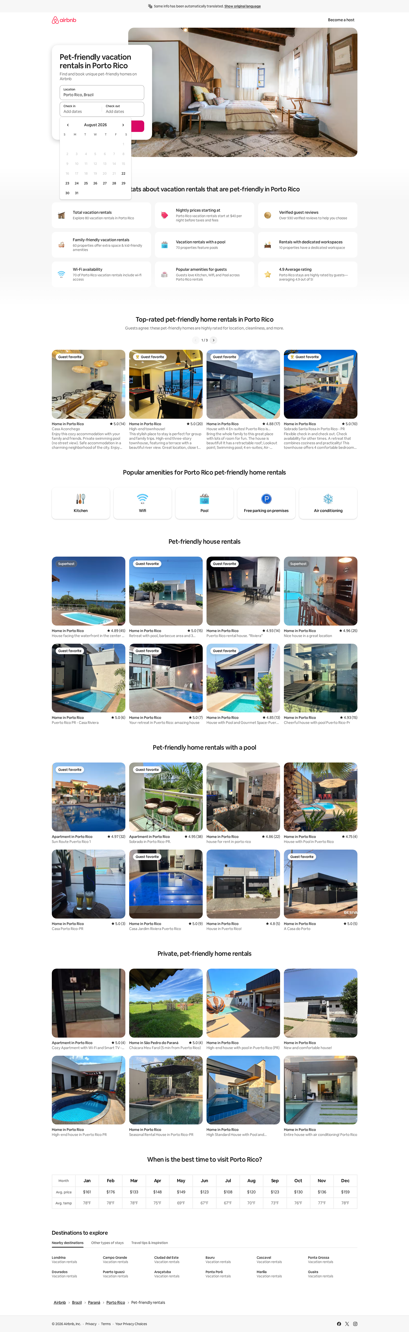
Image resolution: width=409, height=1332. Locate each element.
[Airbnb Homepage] (64, 19)
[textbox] (81, 111)
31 (76, 193)
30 (67, 193)
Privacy (90, 1324)
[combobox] (102, 95)
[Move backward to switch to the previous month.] (68, 125)
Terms (106, 1324)
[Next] (213, 340)
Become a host (341, 19)
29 (123, 183)
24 (77, 183)
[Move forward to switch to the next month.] (123, 125)
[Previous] (196, 340)
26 (95, 183)
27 (105, 183)
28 (114, 183)
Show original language (242, 6)
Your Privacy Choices (131, 1324)
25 (86, 183)
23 (67, 183)
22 (123, 173)
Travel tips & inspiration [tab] (149, 1243)
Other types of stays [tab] (107, 1243)
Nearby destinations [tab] (68, 1243)
